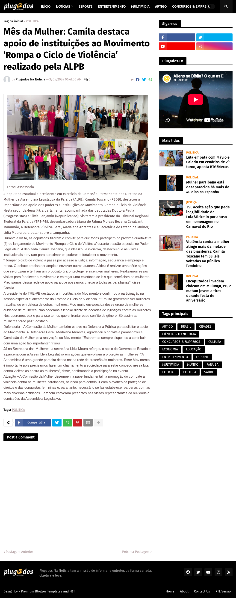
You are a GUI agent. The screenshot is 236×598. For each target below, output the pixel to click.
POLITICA (32, 21)
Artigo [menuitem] (161, 6)
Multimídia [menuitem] (140, 6)
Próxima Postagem (136, 552)
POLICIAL (168, 372)
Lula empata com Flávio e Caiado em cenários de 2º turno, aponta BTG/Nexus (208, 162)
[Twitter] (144, 79)
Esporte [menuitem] (85, 6)
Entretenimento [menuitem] (112, 6)
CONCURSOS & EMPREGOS (181, 342)
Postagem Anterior (19, 552)
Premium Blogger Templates (41, 591)
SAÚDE (209, 372)
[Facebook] (137, 79)
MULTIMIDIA (170, 365)
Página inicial (13, 21)
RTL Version (224, 591)
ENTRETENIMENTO (175, 357)
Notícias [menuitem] (63, 6)
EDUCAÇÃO (193, 349)
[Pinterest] (77, 422)
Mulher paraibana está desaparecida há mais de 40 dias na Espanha (207, 187)
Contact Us (202, 591)
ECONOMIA (170, 349)
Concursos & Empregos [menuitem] (192, 6)
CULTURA (214, 342)
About (184, 591)
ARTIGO (167, 327)
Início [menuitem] (45, 6)
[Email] (88, 422)
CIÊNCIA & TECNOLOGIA (179, 334)
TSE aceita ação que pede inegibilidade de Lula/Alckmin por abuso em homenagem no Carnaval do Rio (208, 216)
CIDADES (205, 327)
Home (170, 591)
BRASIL (186, 327)
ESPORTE (202, 357)
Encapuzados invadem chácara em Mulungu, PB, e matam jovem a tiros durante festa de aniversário (208, 290)
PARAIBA (212, 365)
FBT (72, 591)
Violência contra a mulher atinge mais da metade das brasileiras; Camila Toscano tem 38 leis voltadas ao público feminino (207, 254)
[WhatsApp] (150, 79)
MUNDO (192, 365)
